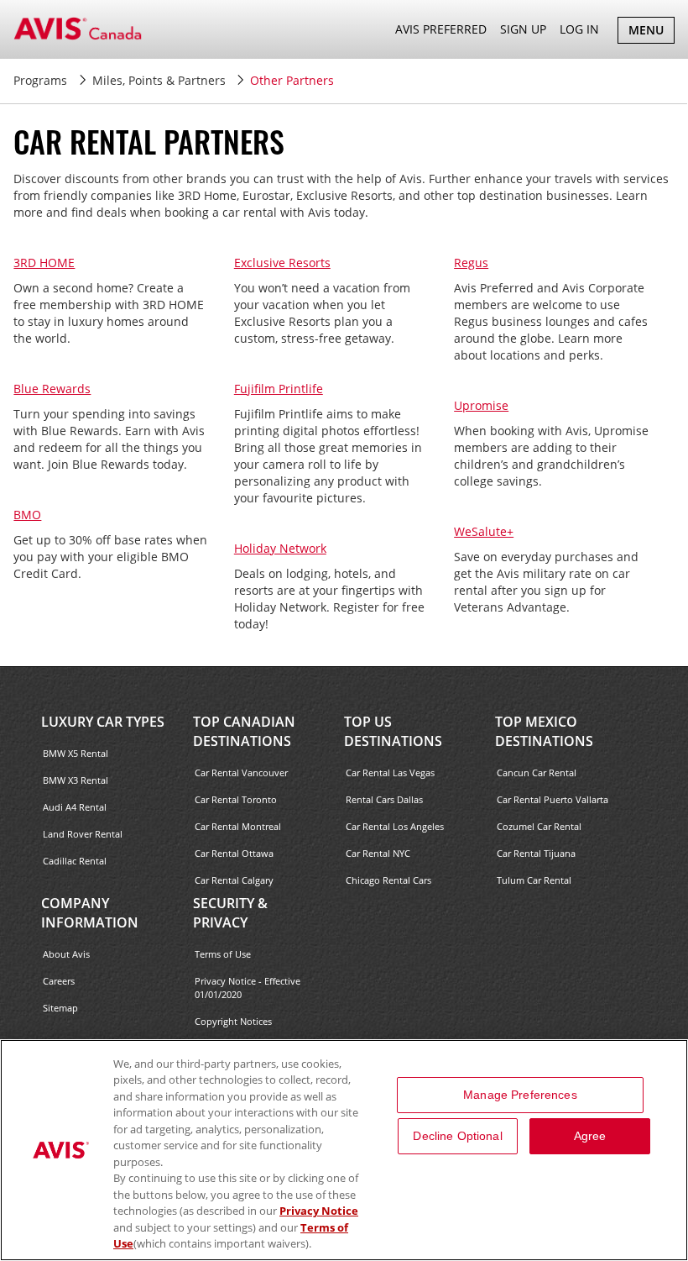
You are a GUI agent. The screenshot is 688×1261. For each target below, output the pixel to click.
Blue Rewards (52, 389)
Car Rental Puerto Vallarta (552, 799)
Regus (471, 263)
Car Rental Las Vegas (390, 772)
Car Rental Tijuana (536, 853)
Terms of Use (223, 954)
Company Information (89, 913)
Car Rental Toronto (236, 799)
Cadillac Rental (75, 860)
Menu (651, 32)
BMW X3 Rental (75, 780)
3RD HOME (44, 263)
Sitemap (60, 1007)
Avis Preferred (441, 29)
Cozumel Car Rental (539, 826)
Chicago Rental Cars (388, 880)
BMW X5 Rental (75, 753)
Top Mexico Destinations (544, 731)
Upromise (481, 405)
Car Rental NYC (378, 853)
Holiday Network (280, 548)
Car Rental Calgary (234, 880)
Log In (579, 29)
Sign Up (523, 29)
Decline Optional (457, 1136)
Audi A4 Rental (75, 807)
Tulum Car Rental (534, 880)
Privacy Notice (318, 1210)
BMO (27, 515)
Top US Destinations (393, 731)
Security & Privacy (230, 913)
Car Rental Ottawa (234, 853)
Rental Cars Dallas (384, 799)
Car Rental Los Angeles (395, 826)
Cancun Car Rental (536, 772)
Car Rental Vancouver (241, 772)
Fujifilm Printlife (278, 389)
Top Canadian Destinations (244, 731)
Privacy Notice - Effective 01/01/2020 (247, 988)
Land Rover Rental (82, 834)
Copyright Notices (233, 1021)
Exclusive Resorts (282, 263)
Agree (590, 1136)
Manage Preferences (520, 1094)
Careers (59, 981)
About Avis (66, 954)
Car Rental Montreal (238, 826)
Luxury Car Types (102, 721)
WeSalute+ (483, 531)
